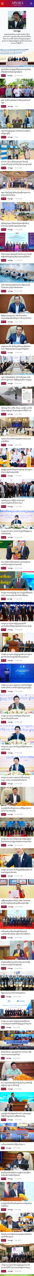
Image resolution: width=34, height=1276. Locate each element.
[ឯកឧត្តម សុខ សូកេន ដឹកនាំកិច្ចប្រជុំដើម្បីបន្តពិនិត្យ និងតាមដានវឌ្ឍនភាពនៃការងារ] (17, 857)
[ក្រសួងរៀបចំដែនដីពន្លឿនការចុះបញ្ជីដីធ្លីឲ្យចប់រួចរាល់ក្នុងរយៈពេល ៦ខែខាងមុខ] (17, 796)
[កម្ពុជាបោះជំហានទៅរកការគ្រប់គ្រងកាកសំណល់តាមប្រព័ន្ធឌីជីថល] (17, 426)
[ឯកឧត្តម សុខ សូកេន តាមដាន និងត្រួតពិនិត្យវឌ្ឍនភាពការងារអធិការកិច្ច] (17, 519)
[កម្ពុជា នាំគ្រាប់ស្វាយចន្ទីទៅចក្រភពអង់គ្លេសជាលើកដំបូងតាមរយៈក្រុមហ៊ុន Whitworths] (17, 273)
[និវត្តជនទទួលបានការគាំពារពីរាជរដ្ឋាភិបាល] (17, 981)
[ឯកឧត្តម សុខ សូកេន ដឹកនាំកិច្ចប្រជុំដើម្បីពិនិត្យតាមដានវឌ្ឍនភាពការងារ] (17, 734)
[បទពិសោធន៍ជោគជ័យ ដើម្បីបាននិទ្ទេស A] (17, 1132)
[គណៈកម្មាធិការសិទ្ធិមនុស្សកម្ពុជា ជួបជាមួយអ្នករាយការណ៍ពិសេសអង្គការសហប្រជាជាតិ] (17, 550)
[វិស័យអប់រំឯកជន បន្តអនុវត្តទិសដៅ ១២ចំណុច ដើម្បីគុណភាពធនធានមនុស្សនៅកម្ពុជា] (17, 1040)
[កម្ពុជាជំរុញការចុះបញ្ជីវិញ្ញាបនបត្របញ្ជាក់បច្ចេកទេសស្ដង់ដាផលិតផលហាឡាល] (17, 488)
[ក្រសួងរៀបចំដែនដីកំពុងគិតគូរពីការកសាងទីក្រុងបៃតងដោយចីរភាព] (17, 1191)
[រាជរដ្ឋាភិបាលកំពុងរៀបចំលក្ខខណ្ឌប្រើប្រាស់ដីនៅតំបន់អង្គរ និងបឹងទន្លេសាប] (17, 1222)
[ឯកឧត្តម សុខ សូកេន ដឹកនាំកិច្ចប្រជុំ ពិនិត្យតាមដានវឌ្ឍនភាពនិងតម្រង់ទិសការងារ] (17, 704)
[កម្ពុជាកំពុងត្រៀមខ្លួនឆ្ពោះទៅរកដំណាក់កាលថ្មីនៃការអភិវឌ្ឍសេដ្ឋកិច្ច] (17, 119)
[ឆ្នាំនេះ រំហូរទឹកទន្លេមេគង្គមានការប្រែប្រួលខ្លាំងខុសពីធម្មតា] (17, 88)
